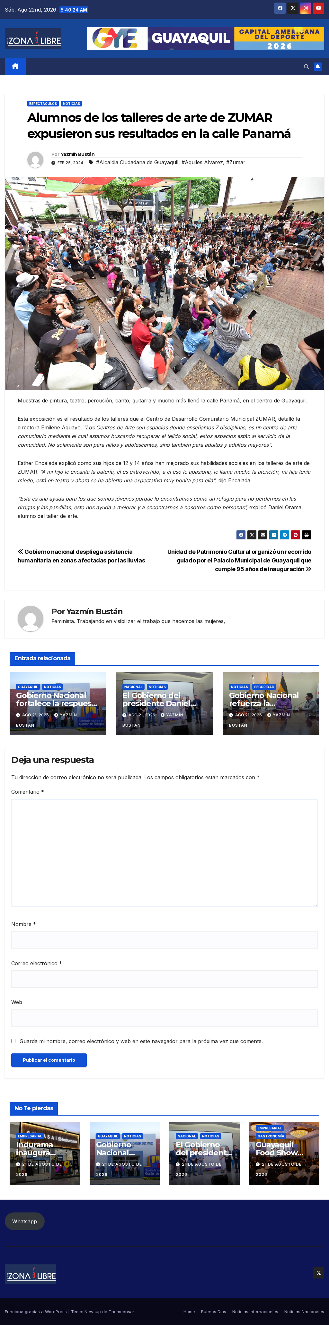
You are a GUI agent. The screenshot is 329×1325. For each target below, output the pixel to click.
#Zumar (235, 162)
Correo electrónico (36, 963)
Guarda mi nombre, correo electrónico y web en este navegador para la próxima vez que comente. (141, 1041)
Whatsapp (24, 1221)
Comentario (27, 792)
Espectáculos (43, 103)
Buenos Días (213, 1311)
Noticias (71, 103)
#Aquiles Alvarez (202, 162)
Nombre (23, 924)
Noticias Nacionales (304, 1311)
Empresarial (30, 1136)
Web (16, 1002)
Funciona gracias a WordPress (36, 1311)
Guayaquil (28, 687)
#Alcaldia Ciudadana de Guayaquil (137, 162)
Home (189, 1311)
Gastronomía (271, 1136)
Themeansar (121, 1311)
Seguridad (264, 687)
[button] (306, 66)
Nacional (133, 687)
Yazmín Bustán (77, 154)
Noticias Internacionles (255, 1311)
